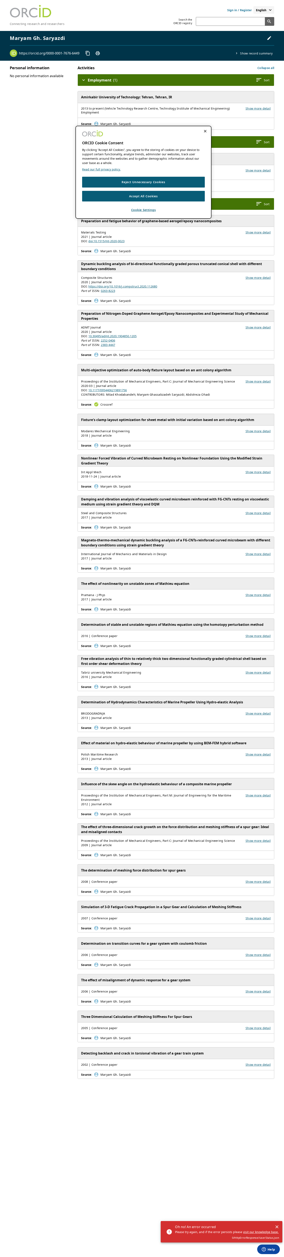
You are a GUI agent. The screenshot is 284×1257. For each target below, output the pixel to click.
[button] (265, 68)
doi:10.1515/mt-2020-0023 (106, 241)
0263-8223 (108, 291)
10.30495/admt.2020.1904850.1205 (112, 336)
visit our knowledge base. (261, 1232)
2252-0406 (108, 340)
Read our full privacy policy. (101, 169)
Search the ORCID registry (182, 21)
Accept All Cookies (143, 196)
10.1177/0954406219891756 (107, 390)
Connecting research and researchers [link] (37, 24)
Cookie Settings (143, 210)
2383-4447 (108, 345)
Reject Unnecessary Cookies (143, 182)
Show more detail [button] (258, 108)
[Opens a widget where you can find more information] (268, 1250)
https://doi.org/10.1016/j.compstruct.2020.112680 (122, 286)
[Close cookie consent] (205, 131)
